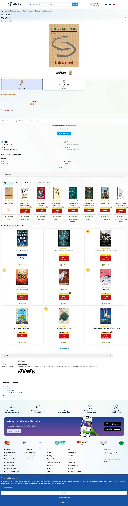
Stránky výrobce (22, 364)
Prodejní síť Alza (9, 462)
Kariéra (49, 468)
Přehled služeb (8, 474)
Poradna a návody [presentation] (12, 121)
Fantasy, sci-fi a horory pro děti (72, 220)
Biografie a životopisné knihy (121, 220)
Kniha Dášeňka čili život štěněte (57, 204)
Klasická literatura (47, 11)
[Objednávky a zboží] (106, 4)
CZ (107, 461)
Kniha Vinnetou (104, 203)
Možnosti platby (8, 456)
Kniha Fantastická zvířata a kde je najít (88, 204)
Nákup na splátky (9, 465)
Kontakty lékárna (51, 456)
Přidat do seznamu (8, 110)
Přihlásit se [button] (96, 5)
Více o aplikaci (13, 431)
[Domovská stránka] (2, 11)
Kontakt (49, 452)
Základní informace (52, 459)
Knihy (24, 11)
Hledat (75, 4)
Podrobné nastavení (64, 497)
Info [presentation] (3, 121)
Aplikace (49, 474)
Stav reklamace (30, 456)
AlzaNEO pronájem (73, 456)
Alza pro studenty (73, 465)
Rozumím (64, 492)
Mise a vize (50, 465)
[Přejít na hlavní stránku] (15, 4)
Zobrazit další (63, 348)
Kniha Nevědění (8, 203)
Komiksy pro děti (24, 219)
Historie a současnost (53, 462)
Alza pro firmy (72, 452)
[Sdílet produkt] (125, 18)
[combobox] (50, 4)
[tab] (3, 121)
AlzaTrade (71, 468)
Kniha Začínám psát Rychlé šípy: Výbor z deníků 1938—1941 (120, 204)
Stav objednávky (30, 452)
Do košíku (23, 265)
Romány (37, 11)
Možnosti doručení (9, 452)
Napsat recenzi (65, 133)
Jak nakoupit (29, 459)
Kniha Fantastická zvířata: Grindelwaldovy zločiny (73, 204)
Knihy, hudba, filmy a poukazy (13, 11)
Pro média (50, 471)
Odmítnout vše (64, 502)
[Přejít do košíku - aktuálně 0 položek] (119, 4)
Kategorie (5, 355)
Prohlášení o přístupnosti (11, 471)
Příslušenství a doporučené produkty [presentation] (29, 121)
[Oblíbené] (110, 4)
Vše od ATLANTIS (6, 15)
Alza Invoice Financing (74, 471)
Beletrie (31, 11)
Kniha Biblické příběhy (41, 204)
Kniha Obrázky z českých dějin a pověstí (24, 204)
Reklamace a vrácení (10, 459)
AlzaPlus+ (71, 459)
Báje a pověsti (41, 219)
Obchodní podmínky (10, 468)
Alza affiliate (71, 462)
